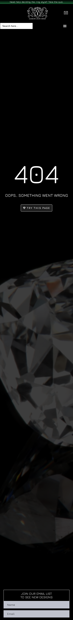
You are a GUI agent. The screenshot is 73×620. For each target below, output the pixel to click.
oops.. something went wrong (36, 195)
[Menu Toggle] (65, 26)
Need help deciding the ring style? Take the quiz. (36, 2)
